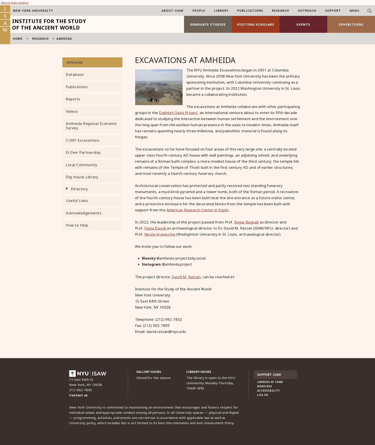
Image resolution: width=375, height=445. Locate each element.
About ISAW (172, 10)
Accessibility (268, 390)
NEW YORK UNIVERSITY (33, 10)
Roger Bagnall (246, 222)
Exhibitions (351, 24)
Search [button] (369, 11)
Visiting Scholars (255, 24)
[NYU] (87, 374)
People (198, 10)
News (354, 10)
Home (17, 38)
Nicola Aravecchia (159, 234)
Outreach (307, 10)
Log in (262, 395)
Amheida (75, 62)
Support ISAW (269, 374)
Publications (250, 10)
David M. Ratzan (186, 276)
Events (303, 24)
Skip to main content (14, 3)
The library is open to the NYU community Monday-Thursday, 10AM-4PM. (210, 383)
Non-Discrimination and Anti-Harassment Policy (196, 423)
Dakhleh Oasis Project (178, 112)
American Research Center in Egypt (197, 209)
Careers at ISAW (270, 382)
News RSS (264, 386)
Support (333, 10)
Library (221, 10)
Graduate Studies (208, 24)
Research (280, 10)
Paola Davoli (155, 228)
